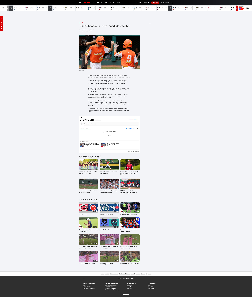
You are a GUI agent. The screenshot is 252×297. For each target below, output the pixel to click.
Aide (84, 285)
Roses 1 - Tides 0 (104, 230)
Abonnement (146, 2)
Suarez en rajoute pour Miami (87, 263)
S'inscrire (136, 119)
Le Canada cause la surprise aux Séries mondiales (108, 172)
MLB (106, 2)
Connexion (131, 119)
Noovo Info (129, 285)
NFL (102, 2)
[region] (109, 135)
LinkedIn (149, 273)
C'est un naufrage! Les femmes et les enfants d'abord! (109, 247)
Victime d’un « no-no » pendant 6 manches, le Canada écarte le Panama (129, 173)
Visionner (138, 2)
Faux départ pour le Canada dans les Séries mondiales (88, 191)
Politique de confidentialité (110, 285)
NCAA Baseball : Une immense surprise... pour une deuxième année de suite (128, 192)
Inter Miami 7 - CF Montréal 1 (128, 214)
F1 (113, 2)
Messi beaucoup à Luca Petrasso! (129, 263)
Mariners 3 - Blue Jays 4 (106, 214)
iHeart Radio (129, 288)
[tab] (85, 129)
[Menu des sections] (80, 2)
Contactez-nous (86, 286)
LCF (110, 2)
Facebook (133, 273)
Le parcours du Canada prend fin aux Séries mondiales (88, 172)
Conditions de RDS (109, 286)
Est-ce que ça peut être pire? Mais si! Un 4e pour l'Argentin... (88, 247)
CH (93, 2)
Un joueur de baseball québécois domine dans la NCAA (109, 191)
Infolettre (107, 273)
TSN (149, 285)
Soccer (118, 2)
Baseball (81, 23)
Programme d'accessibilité (89, 288)
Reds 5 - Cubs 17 (83, 214)
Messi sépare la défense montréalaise (106, 264)
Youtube (143, 273)
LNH (98, 2)
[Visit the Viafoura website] (136, 151)
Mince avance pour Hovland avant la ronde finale (88, 230)
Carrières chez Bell (114, 273)
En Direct (156, 2)
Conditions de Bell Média (124, 273)
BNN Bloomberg (151, 288)
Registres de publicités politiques (112, 289)
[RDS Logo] (86, 2)
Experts (102, 273)
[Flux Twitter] (84, 278)
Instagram (138, 273)
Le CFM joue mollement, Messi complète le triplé (128, 247)
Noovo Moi (129, 286)
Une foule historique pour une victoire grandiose (128, 230)
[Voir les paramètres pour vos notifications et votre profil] (81, 117)
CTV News (150, 286)
